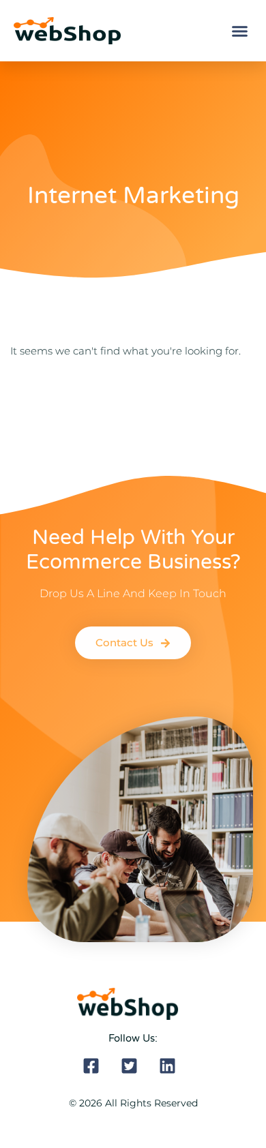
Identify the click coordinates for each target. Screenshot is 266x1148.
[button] (240, 31)
